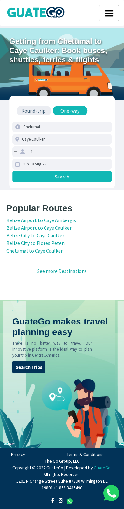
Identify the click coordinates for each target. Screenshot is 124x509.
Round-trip (33, 111)
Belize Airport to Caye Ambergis (41, 220)
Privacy (18, 454)
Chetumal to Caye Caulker (34, 251)
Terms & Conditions (85, 454)
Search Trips (29, 367)
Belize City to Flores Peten (35, 243)
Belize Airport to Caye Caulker (39, 228)
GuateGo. (103, 468)
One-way (69, 111)
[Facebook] (52, 500)
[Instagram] (61, 500)
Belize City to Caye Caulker (35, 235)
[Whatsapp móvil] (111, 493)
